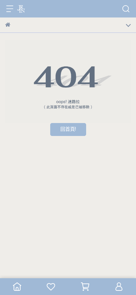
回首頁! (68, 129)
